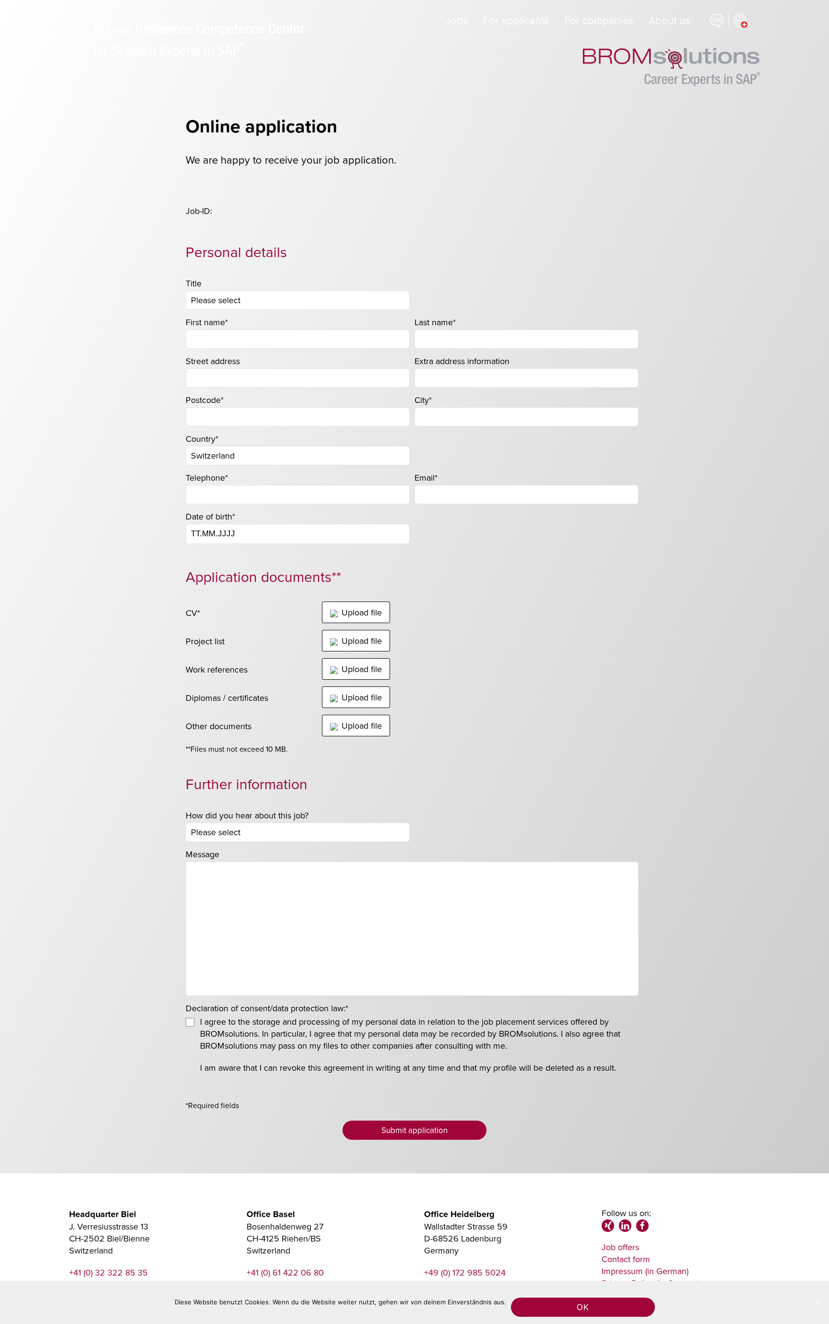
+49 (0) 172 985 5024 (465, 1272)
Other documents (218, 726)
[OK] (817, 1302)
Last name (435, 322)
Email (426, 478)
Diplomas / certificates (227, 698)
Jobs (457, 19)
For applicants (516, 19)
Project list (205, 641)
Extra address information (461, 361)
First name (207, 322)
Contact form (626, 1259)
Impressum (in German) (645, 1271)
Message (202, 854)
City (423, 400)
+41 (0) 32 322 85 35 (108, 1272)
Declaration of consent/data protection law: (267, 1008)
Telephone (207, 478)
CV (193, 613)
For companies (598, 19)
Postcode (205, 400)
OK (583, 1307)
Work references (217, 669)
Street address (213, 361)
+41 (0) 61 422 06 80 (285, 1272)
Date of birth (210, 516)
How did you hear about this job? (247, 815)
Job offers (620, 1247)
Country (202, 439)
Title (193, 283)
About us (669, 19)
